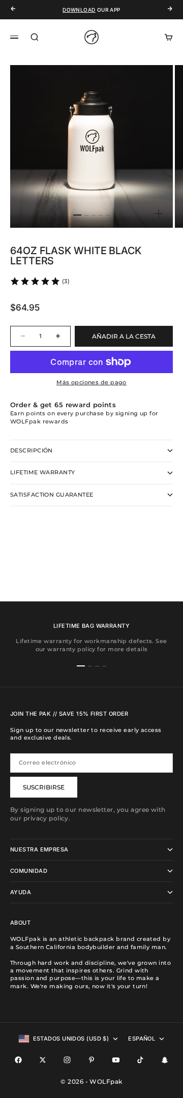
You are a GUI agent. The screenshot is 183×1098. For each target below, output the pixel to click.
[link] (40, 281)
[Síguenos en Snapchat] (165, 1060)
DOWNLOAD (79, 10)
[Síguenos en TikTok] (140, 1060)
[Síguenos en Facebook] (18, 1060)
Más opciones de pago (91, 382)
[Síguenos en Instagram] (67, 1060)
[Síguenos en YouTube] (116, 1060)
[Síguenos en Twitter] (43, 1060)
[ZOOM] (158, 213)
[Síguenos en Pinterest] (91, 1060)
